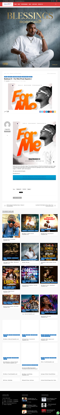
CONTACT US (40, 4)
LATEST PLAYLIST (25, 76)
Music (31, 76)
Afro (6, 76)
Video (30, 4)
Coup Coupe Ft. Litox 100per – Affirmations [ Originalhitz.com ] (11, 263)
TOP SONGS (10, 303)
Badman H (19, 189)
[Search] (56, 4)
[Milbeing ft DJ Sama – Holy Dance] (30, 403)
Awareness (25, 230)
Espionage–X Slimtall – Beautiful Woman (48, 390)
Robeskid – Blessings (25, 262)
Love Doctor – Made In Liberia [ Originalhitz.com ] (8, 292)
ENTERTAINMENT (24, 4)
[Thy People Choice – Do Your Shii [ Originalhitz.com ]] (11, 226)
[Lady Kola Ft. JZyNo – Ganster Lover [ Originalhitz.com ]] (49, 328)
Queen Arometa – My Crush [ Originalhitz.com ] (46, 317)
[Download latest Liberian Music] (7, 4)
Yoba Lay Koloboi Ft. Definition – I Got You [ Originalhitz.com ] (29, 286)
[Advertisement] (30, 117)
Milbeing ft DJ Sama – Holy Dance (28, 413)
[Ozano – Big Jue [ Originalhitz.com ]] (30, 303)
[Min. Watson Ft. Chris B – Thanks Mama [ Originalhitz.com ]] (49, 275)
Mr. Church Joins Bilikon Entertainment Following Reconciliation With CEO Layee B (29, 368)
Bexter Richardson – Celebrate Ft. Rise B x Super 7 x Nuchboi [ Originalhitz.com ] (10, 362)
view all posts (7, 131)
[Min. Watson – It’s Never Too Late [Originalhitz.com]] (30, 223)
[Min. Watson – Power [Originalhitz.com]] (11, 380)
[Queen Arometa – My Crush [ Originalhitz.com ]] (49, 305)
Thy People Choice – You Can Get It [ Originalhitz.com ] (28, 340)
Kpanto (29, 189)
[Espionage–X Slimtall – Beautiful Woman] (49, 380)
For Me (24, 189)
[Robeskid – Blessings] (30, 252)
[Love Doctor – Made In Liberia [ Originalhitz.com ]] (11, 277)
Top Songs (44, 410)
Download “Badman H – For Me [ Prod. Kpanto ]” (34, 177)
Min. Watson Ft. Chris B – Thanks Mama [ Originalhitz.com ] (48, 286)
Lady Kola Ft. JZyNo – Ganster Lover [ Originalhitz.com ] (47, 340)
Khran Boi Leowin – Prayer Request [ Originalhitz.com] (47, 234)
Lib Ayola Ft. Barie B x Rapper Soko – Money (48, 413)
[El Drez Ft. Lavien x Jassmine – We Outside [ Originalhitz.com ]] (11, 300)
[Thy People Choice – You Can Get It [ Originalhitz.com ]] (30, 328)
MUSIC (19, 4)
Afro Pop (10, 76)
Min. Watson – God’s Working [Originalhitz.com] (27, 391)
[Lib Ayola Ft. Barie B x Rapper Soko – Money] (49, 403)
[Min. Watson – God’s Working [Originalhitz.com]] (30, 380)
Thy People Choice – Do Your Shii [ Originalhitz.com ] (9, 240)
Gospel (48, 282)
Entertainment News (17, 76)
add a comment (17, 197)
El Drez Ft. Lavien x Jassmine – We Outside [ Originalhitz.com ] (10, 307)
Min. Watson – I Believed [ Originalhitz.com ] (11, 339)
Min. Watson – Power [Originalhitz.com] (10, 390)
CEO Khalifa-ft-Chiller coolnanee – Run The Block (48, 263)
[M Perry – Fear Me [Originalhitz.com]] (49, 351)
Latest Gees (34, 4)
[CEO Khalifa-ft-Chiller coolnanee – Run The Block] (49, 252)
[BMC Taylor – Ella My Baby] (11, 404)
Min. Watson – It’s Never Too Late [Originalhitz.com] (28, 234)
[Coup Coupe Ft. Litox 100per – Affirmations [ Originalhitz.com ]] (11, 251)
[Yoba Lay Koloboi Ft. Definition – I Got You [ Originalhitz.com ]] (30, 275)
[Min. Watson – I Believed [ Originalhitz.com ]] (11, 328)
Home (15, 4)
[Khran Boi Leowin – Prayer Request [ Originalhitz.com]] (49, 223)
